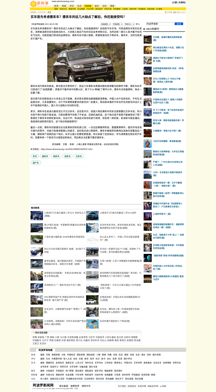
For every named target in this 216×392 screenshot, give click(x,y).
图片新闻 (156, 355)
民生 (121, 355)
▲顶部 (163, 386)
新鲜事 (88, 6)
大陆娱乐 (50, 371)
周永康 (137, 340)
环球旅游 (142, 9)
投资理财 (167, 363)
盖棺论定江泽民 (57, 379)
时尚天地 (108, 9)
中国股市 (36, 340)
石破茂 (57, 340)
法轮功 (127, 337)
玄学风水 (99, 363)
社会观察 (81, 9)
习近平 (91, 337)
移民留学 (99, 9)
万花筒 (125, 9)
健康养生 (50, 363)
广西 (47, 337)
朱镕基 (41, 337)
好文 (98, 359)
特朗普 (134, 337)
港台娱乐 (79, 371)
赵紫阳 (130, 340)
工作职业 (108, 363)
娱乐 (97, 6)
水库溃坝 (83, 337)
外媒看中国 (57, 359)
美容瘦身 (148, 363)
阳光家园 (129, 379)
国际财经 (90, 355)
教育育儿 (118, 363)
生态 (138, 355)
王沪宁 (45, 340)
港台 (143, 355)
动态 (75, 359)
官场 (115, 355)
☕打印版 (168, 12)
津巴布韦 (94, 340)
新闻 (64, 6)
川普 (57, 337)
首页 (56, 6)
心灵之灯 (79, 363)
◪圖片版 (176, 12)
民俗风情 (150, 9)
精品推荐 (108, 371)
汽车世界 (90, 9)
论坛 (104, 6)
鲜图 (153, 375)
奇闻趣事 (116, 9)
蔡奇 (116, 340)
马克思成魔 (72, 337)
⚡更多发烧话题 (40, 333)
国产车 (36, 163)
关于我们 (122, 386)
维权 (126, 355)
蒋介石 (79, 340)
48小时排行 (152, 29)
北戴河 (86, 340)
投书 (103, 359)
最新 (56, 9)
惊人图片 (44, 379)
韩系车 (56, 156)
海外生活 (89, 363)
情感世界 (72, 9)
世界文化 (177, 363)
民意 (120, 359)
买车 (35, 156)
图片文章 (93, 367)
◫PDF (183, 12)
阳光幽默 (110, 379)
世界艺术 (64, 367)
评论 (72, 6)
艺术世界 (138, 363)
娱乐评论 (99, 371)
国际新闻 (81, 355)
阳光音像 (139, 379)
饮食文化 (63, 9)
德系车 (45, 156)
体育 (132, 355)
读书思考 (44, 367)
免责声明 (142, 386)
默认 (138, 24)
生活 (79, 6)
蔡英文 (123, 340)
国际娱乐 (89, 371)
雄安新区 (71, 340)
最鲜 (42, 375)
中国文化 (128, 363)
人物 (98, 355)
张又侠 (120, 337)
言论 (48, 359)
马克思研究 (89, 379)
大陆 (63, 355)
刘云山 (103, 340)
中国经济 (100, 337)
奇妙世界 (133, 9)
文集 (81, 359)
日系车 (79, 156)
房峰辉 (110, 340)
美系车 (67, 156)
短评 (92, 359)
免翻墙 (182, 2)
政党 (86, 359)
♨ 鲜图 (159, 9)
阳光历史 (100, 379)
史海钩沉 (60, 363)
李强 (51, 340)
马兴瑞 (63, 337)
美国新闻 (56, 355)
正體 (175, 2)
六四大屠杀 (110, 337)
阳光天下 (119, 379)
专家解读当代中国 (74, 379)
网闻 (104, 355)
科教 (110, 355)
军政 (48, 355)
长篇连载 (83, 367)
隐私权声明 (153, 386)
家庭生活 (70, 363)
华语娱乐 (60, 371)
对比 (109, 359)
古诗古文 (157, 363)
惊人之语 (67, 359)
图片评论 (128, 359)
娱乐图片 (118, 371)
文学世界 (74, 367)
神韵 (52, 337)
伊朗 (34, 337)
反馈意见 (132, 386)
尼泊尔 (43, 343)
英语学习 (54, 367)
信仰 (149, 355)
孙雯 (64, 340)
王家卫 (35, 343)
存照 (114, 359)
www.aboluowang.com (63, 1)
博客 (112, 6)
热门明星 (70, 371)
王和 (65, 144)
